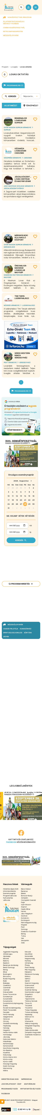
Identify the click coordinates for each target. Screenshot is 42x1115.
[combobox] (23, 96)
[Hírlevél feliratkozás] (2, 1101)
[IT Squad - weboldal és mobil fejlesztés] (37, 1110)
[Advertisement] (21, 216)
